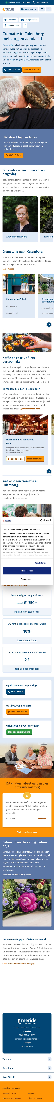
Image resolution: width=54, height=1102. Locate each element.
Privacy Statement (35, 1098)
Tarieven (7, 1059)
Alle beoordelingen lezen (27, 832)
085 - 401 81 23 (27, 1046)
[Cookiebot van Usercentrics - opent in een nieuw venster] (40, 520)
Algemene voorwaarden (12, 1098)
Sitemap (31, 1093)
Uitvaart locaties (9, 1093)
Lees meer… (43, 818)
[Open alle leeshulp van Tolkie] (25, 25)
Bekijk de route (15, 459)
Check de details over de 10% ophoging (18, 964)
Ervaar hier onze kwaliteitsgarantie (17, 874)
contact (35, 1028)
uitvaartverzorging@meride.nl (27, 1039)
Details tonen (40, 563)
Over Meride (9, 1077)
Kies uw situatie (31, 70)
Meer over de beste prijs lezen (15, 585)
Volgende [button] (48, 324)
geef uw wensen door (30, 409)
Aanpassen (26, 579)
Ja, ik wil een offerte (17, 712)
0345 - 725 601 (42, 2)
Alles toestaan (27, 571)
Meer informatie (34, 459)
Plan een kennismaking (19, 732)
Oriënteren (8, 1068)
